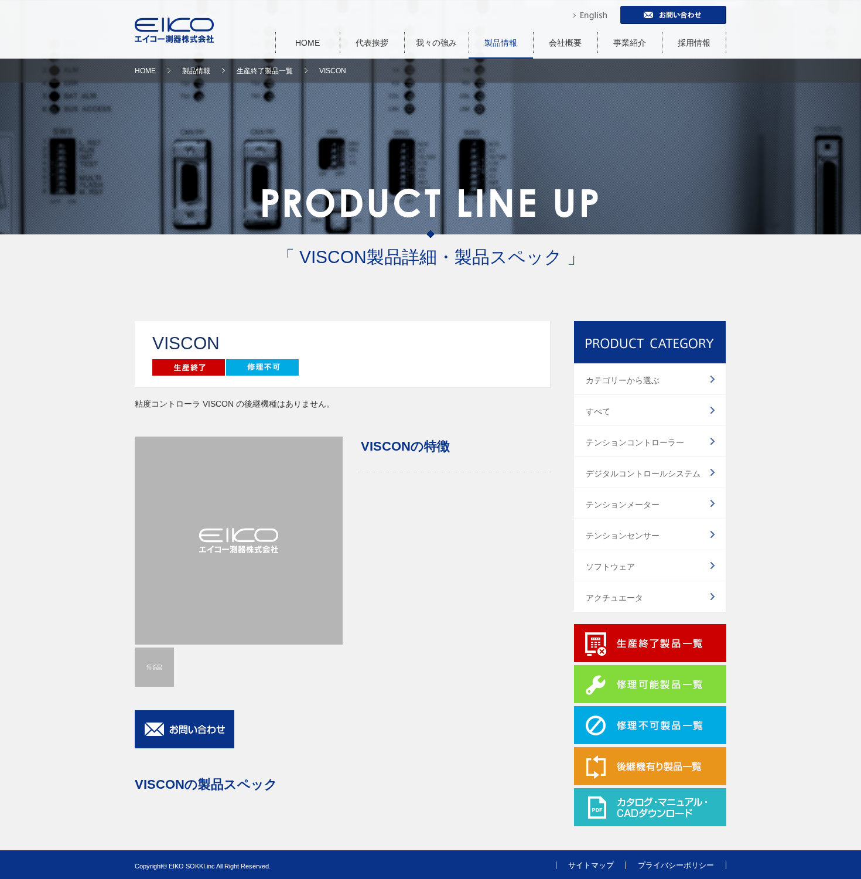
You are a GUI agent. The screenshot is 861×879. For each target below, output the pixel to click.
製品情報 (500, 42)
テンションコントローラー (635, 442)
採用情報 (694, 42)
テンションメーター (623, 504)
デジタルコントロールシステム (643, 473)
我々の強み (436, 42)
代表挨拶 (372, 42)
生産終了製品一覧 (265, 71)
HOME (307, 42)
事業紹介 (629, 42)
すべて (598, 411)
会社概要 (565, 42)
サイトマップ (591, 865)
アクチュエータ (614, 597)
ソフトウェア (610, 566)
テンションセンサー (623, 535)
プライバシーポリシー (676, 865)
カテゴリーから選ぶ (623, 380)
